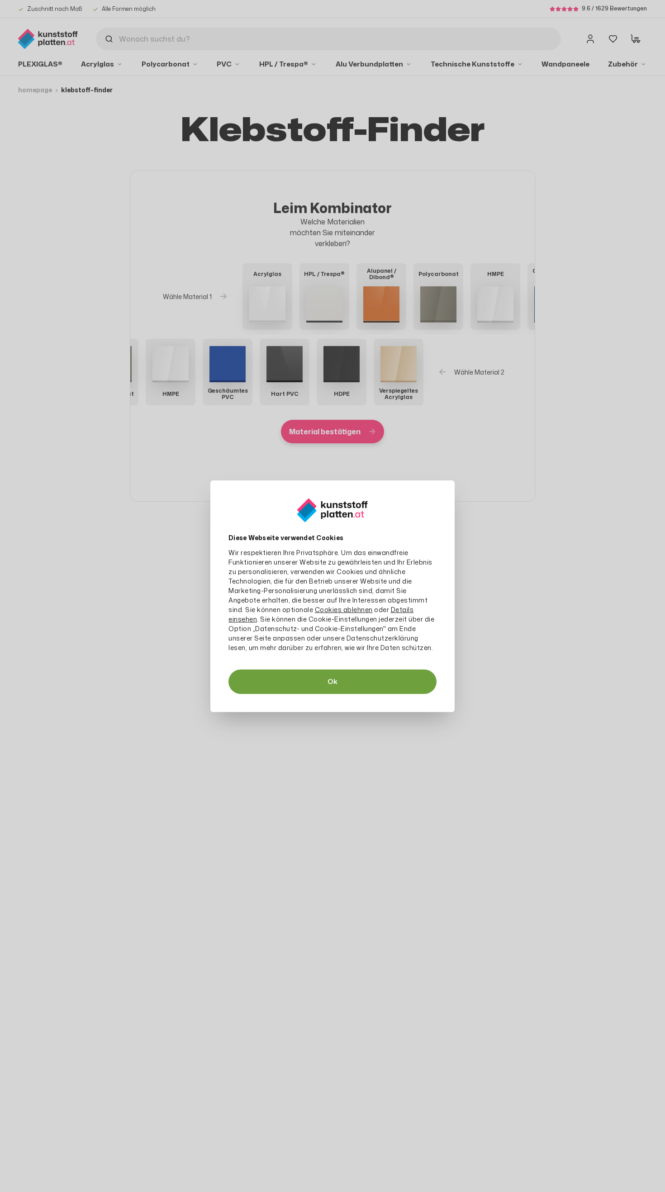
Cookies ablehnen (344, 609)
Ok (332, 681)
